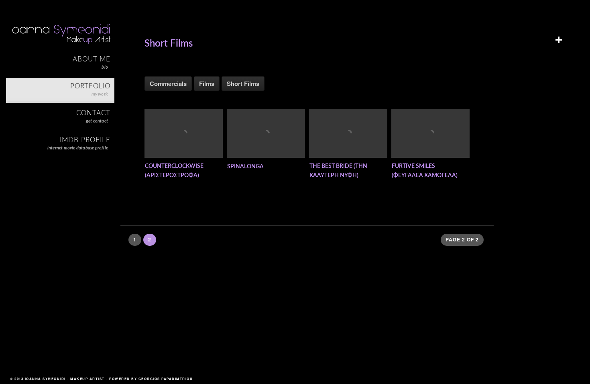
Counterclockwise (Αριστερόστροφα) (174, 170)
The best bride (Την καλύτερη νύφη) (338, 170)
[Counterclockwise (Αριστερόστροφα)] (183, 133)
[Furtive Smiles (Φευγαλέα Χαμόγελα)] (430, 133)
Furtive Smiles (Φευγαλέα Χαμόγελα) (425, 170)
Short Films (243, 83)
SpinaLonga (245, 167)
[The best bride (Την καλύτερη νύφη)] (348, 133)
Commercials (168, 83)
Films (206, 83)
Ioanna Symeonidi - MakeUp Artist (65, 378)
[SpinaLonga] (266, 133)
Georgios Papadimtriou (165, 378)
